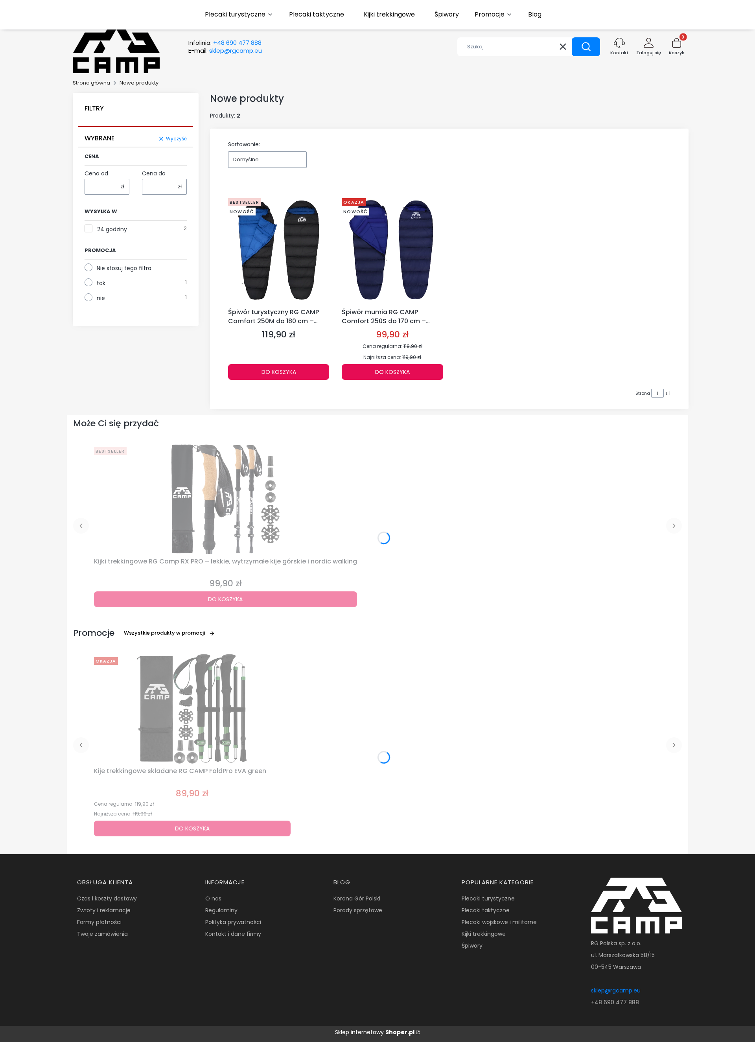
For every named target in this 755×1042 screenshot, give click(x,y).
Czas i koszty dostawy (107, 898)
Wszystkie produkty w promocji (164, 633)
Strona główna (91, 83)
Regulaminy (221, 910)
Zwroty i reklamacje (104, 910)
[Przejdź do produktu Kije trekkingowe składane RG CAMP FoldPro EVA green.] (192, 709)
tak (101, 283)
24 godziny (112, 229)
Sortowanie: (244, 144)
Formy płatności (99, 922)
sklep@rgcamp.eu (616, 990)
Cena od (96, 173)
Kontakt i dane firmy (233, 934)
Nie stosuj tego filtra (124, 268)
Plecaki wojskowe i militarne (499, 922)
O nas (213, 898)
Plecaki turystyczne (488, 898)
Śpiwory (472, 946)
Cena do (154, 173)
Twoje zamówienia (102, 934)
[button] (586, 46)
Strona (642, 393)
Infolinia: (224, 43)
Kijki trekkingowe (484, 934)
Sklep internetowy (374, 1032)
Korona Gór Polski (356, 898)
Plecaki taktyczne (486, 910)
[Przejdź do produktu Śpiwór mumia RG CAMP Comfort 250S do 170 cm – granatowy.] (392, 250)
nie (101, 298)
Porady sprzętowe (357, 910)
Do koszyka (278, 372)
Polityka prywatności (233, 922)
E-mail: (225, 51)
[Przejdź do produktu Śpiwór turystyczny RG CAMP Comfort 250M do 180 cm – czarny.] (278, 250)
